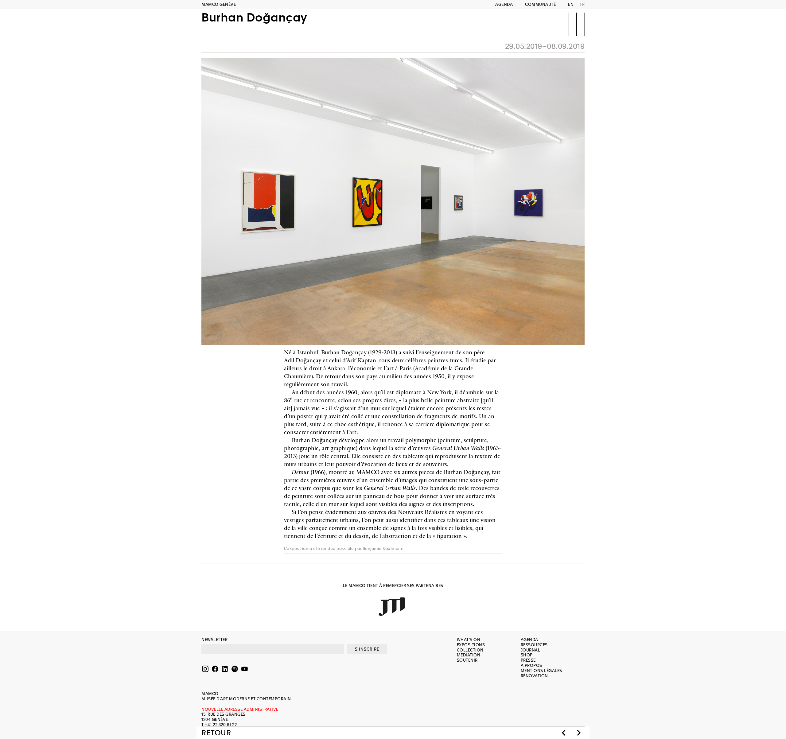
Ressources (534, 645)
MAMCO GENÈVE (218, 4)
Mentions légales (541, 670)
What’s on (469, 639)
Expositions (471, 645)
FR (582, 4)
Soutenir (467, 660)
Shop (527, 655)
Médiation (469, 655)
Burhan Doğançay (254, 17)
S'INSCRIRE (367, 649)
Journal (530, 650)
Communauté (540, 4)
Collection (470, 650)
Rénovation (534, 676)
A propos (531, 665)
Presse (528, 660)
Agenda (504, 4)
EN (571, 4)
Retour (216, 733)
